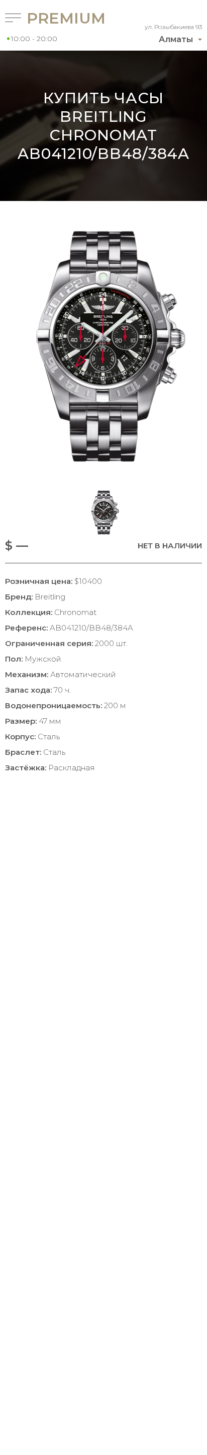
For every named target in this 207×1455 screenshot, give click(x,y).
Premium (52, 18)
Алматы (176, 39)
